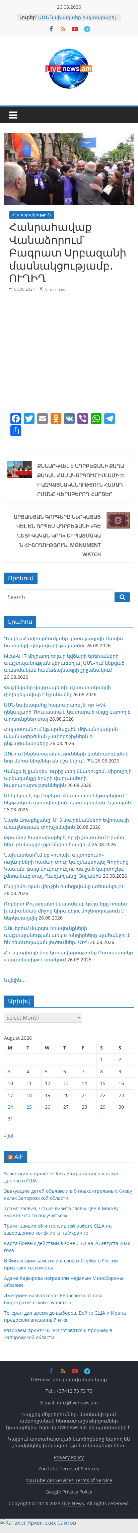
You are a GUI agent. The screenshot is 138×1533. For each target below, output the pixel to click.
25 (29, 1107)
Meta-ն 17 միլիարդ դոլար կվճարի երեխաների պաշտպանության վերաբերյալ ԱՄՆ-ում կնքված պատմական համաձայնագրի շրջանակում (64, 663)
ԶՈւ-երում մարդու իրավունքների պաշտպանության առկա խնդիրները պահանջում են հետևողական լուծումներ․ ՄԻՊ (66, 935)
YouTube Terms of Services (69, 1468)
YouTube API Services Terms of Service (69, 1480)
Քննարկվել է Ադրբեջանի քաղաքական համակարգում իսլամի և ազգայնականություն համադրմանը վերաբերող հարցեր (80, 479)
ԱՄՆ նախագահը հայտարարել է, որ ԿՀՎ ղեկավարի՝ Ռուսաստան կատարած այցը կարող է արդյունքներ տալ (67, 712)
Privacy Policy (69, 1457)
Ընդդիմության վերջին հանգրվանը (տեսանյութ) (63, 886)
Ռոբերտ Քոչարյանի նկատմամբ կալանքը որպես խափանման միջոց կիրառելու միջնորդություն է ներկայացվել (65, 910)
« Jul (8, 1136)
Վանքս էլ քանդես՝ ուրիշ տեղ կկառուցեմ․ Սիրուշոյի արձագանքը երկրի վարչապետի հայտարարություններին (68, 778)
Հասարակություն (31, 215)
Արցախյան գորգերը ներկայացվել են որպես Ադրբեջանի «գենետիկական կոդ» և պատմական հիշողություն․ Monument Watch (57, 535)
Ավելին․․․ (15, 980)
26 (47, 1107)
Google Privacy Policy (69, 1491)
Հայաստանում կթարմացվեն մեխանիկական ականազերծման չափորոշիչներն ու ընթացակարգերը (61, 736)
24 (10, 1107)
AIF (18, 1157)
